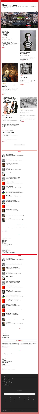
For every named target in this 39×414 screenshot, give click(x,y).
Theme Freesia (13, 410)
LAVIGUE (3, 364)
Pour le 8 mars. (24, 77)
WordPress (16, 410)
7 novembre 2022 (8, 134)
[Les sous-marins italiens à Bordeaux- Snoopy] (28, 102)
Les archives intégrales (5, 384)
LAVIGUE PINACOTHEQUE (6, 250)
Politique (8, 115)
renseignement (31, 115)
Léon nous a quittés (4, 383)
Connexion (10, 0)
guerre (22, 115)
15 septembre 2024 (7, 88)
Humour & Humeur (5, 130)
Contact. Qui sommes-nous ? (6, 379)
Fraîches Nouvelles (5, 245)
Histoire (30, 17)
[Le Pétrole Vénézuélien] (10, 33)
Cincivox (3, 242)
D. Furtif (9, 22)
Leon (3, 88)
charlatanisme (4, 120)
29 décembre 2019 (28, 22)
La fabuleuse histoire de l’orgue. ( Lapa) (7, 382)
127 (21, 144)
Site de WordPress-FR (28, 0)
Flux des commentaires (21, 0)
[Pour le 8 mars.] (28, 68)
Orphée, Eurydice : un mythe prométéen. (9, 85)
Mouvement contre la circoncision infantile (8, 252)
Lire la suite (28, 24)
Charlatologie (4, 241)
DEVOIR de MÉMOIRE (7, 117)
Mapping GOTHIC (4, 251)
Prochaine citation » (5, 347)
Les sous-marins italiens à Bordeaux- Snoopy (26, 111)
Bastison (3, 239)
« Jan (2, 406)
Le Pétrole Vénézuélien (7, 39)
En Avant (27, 17)
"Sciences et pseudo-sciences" (6, 238)
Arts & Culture (23, 17)
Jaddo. (3, 246)
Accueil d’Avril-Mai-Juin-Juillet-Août (7, 378)
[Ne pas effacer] (28, 40)
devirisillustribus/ (4, 243)
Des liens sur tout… (4, 380)
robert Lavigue (23, 79)
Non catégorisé (4, 37)
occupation (27, 115)
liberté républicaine (9, 120)
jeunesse (24, 115)
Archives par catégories (6, 385)
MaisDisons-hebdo (9, 5)
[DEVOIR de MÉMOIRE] (10, 105)
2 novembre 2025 (26, 55)
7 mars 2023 (27, 79)
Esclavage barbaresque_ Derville (7, 244)
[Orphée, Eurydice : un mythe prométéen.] (10, 72)
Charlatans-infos (4, 240)
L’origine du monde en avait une (20, 19)
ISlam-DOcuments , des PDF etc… (7, 381)
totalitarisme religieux (14, 120)
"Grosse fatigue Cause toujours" (7, 353)
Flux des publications (15, 0)
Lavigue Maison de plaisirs (6, 249)
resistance (34, 115)
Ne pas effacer (23, 53)
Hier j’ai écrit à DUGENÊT (8, 132)
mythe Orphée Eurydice (15, 88)
